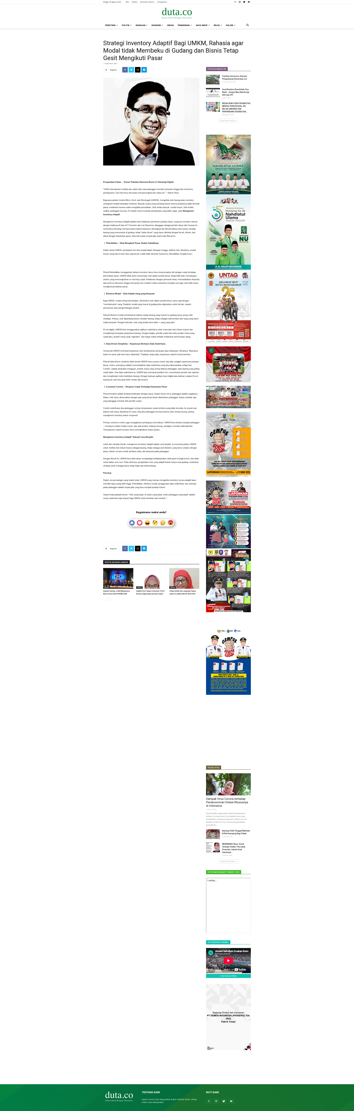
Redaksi (134, 2)
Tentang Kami (162, 2)
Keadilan (140, 25)
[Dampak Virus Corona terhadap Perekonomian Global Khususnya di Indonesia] (228, 784)
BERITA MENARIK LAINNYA (116, 562)
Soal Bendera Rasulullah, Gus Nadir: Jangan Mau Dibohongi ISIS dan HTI (235, 92)
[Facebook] (235, 2)
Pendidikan (184, 25)
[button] (247, 25)
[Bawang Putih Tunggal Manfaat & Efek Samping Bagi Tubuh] (213, 834)
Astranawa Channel (147, 2)
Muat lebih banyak (227, 120)
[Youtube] (249, 2)
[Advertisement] (151, 173)
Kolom (229, 25)
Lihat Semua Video (228, 976)
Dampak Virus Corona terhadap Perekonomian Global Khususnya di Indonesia (227, 802)
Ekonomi (156, 25)
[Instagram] (240, 2)
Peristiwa (110, 25)
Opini (209, 794)
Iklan (127, 2)
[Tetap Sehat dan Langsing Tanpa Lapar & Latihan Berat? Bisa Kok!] (184, 578)
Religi (217, 25)
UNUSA (170, 25)
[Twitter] (244, 2)
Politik (125, 25)
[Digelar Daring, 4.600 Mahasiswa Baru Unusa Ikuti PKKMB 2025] (118, 578)
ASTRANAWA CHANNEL (218, 942)
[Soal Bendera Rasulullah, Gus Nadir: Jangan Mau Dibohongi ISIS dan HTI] (213, 93)
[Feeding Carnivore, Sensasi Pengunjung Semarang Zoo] (213, 79)
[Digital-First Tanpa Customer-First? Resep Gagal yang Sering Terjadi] (151, 578)
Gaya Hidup (202, 25)
